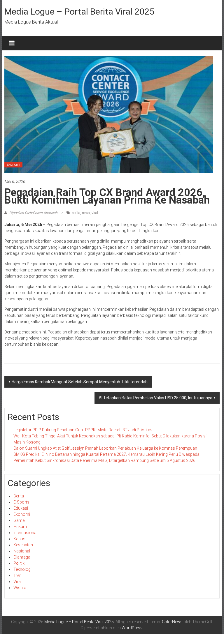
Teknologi (22, 569)
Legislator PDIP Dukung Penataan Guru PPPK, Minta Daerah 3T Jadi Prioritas (83, 430)
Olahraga (21, 557)
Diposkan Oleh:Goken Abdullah (33, 213)
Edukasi (20, 508)
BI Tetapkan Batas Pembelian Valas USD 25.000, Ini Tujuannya (155, 397)
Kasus (19, 538)
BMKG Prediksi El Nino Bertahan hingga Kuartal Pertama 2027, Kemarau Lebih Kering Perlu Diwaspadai (106, 454)
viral (95, 213)
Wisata (19, 587)
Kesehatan (23, 545)
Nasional (21, 551)
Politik (18, 563)
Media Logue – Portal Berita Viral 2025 (79, 11)
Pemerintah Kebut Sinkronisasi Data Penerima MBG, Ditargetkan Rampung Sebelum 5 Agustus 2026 (104, 460)
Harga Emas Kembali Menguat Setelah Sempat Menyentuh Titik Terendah (80, 381)
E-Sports (21, 502)
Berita (18, 496)
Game (18, 520)
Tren (17, 575)
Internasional (25, 532)
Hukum (20, 526)
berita (76, 213)
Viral (17, 581)
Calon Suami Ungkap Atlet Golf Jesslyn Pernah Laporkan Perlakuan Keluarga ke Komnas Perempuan (105, 448)
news (86, 213)
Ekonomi (13, 165)
